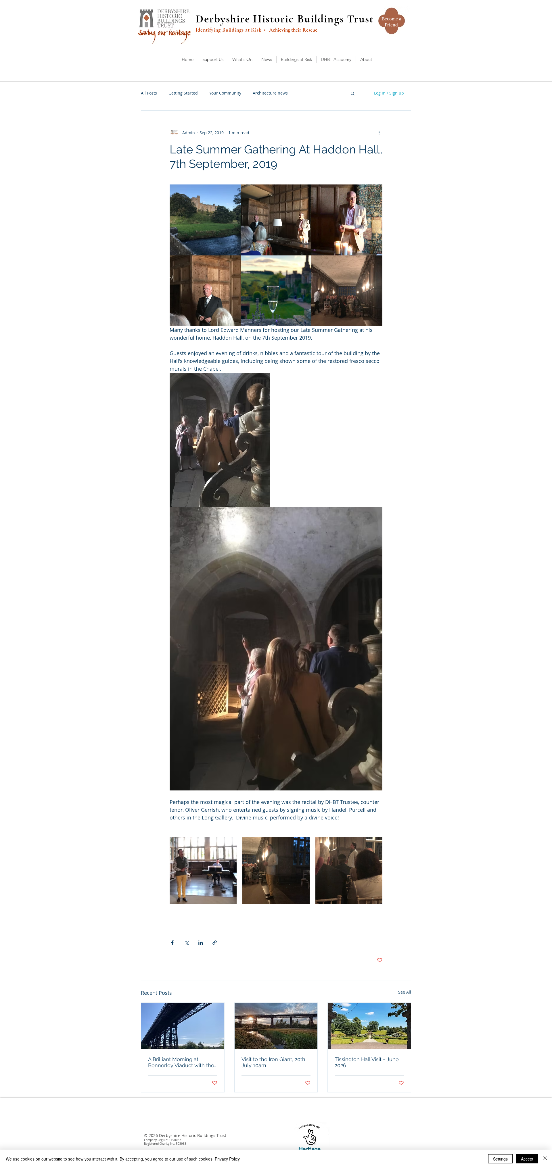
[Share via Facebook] (172, 942)
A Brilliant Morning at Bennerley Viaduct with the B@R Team (181, 1062)
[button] (352, 93)
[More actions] (378, 132)
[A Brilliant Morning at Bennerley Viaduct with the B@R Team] (182, 1026)
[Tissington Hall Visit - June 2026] (369, 1026)
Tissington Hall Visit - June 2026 (367, 1062)
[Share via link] (214, 942)
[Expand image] (205, 219)
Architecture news (270, 93)
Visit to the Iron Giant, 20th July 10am (273, 1062)
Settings (500, 1159)
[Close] (545, 1158)
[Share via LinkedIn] (200, 942)
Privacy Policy (227, 1159)
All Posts (149, 93)
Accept (527, 1159)
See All (404, 992)
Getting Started (183, 93)
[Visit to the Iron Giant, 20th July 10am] (276, 1026)
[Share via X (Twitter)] (186, 942)
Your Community (225, 93)
